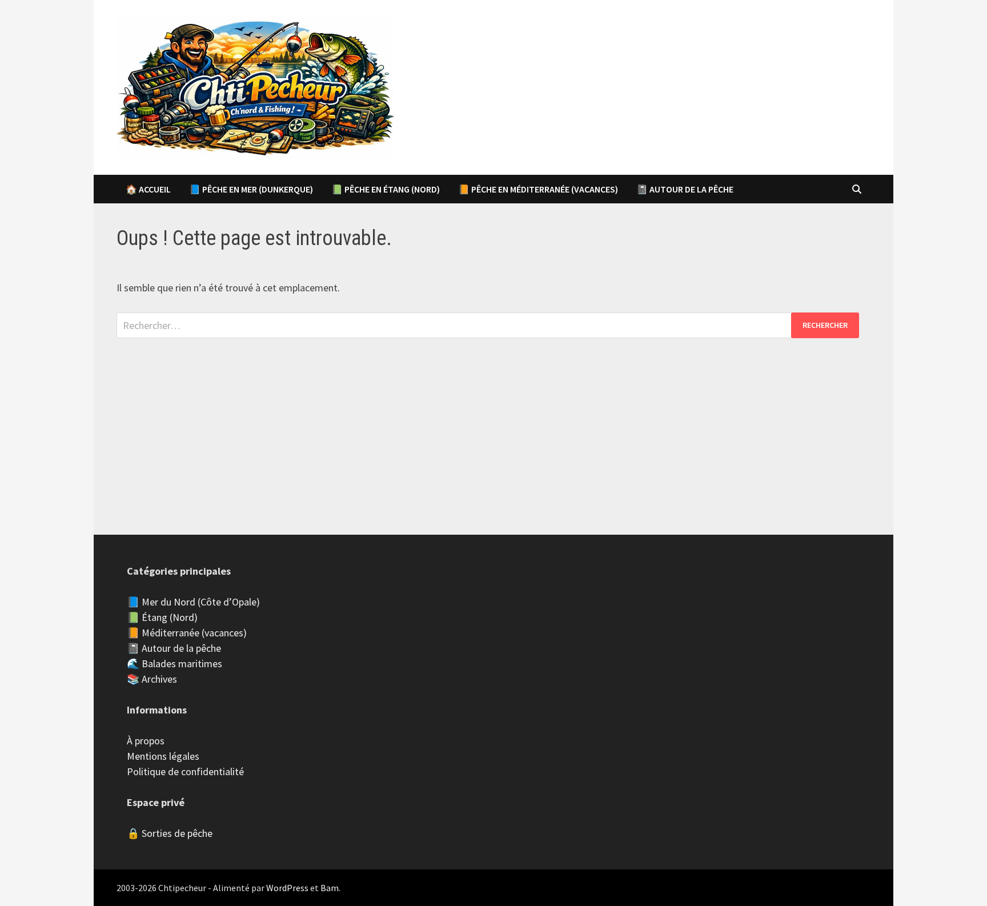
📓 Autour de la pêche (684, 189)
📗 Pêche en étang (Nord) (385, 189)
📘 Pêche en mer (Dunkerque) (251, 189)
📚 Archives (152, 678)
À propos (145, 740)
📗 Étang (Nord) (162, 617)
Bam (329, 887)
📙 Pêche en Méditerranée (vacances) (538, 189)
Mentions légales (163, 756)
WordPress (287, 887)
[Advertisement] (493, 418)
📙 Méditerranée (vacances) (187, 632)
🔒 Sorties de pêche (169, 833)
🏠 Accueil (148, 189)
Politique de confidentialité (185, 771)
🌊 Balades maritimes (174, 663)
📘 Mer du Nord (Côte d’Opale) (193, 601)
